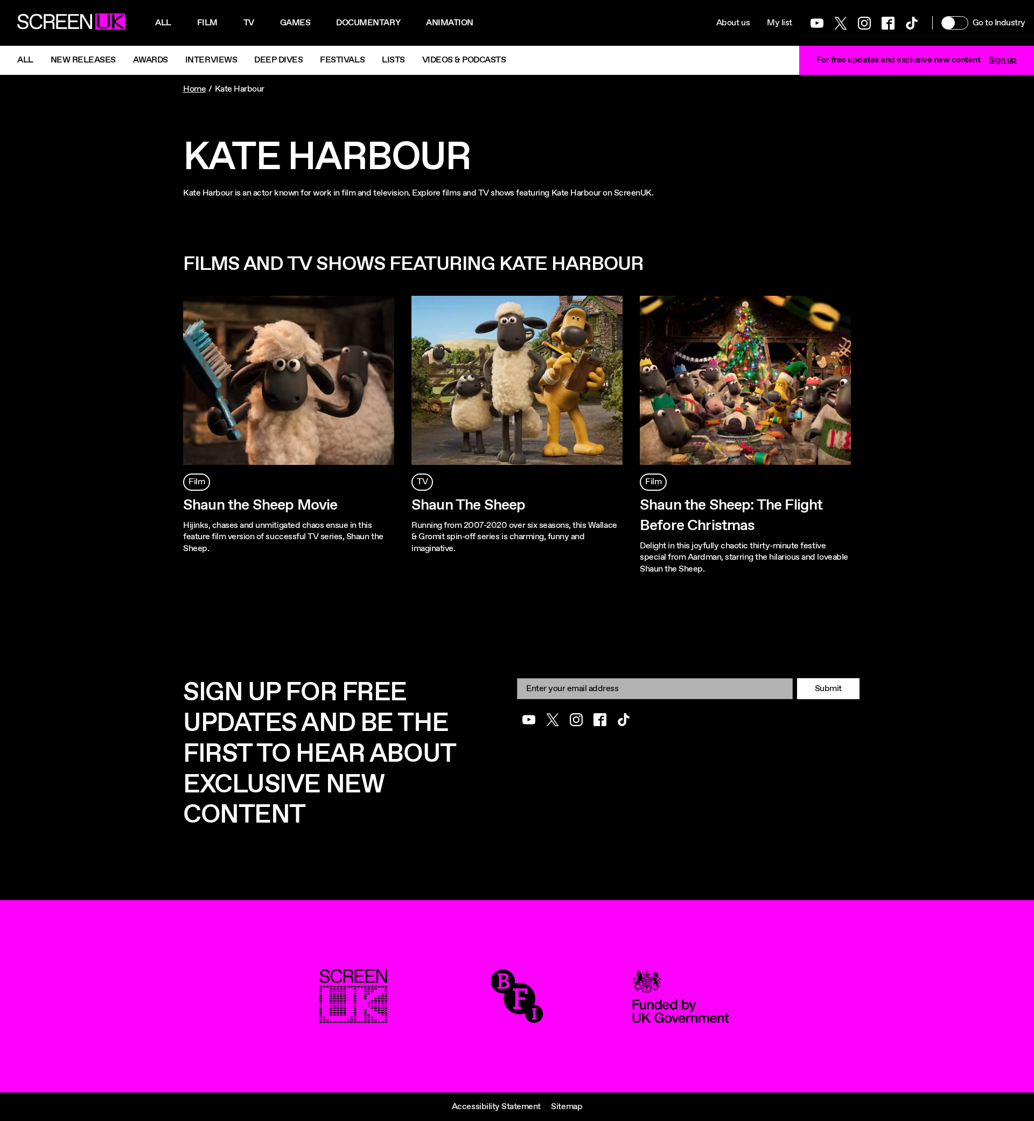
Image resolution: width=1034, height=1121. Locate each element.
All (163, 23)
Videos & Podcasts (464, 60)
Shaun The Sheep (468, 505)
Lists (393, 60)
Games (295, 23)
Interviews (211, 60)
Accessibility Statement (496, 1106)
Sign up (1003, 60)
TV (422, 482)
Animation (449, 23)
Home (194, 89)
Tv (248, 23)
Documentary (368, 23)
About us (733, 23)
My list (779, 23)
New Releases (83, 60)
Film (207, 23)
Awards (150, 60)
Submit (828, 688)
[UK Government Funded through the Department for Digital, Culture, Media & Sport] (680, 1017)
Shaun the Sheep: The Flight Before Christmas (731, 515)
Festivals (342, 60)
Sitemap (566, 1106)
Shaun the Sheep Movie (260, 505)
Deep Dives (278, 60)
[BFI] (517, 1017)
